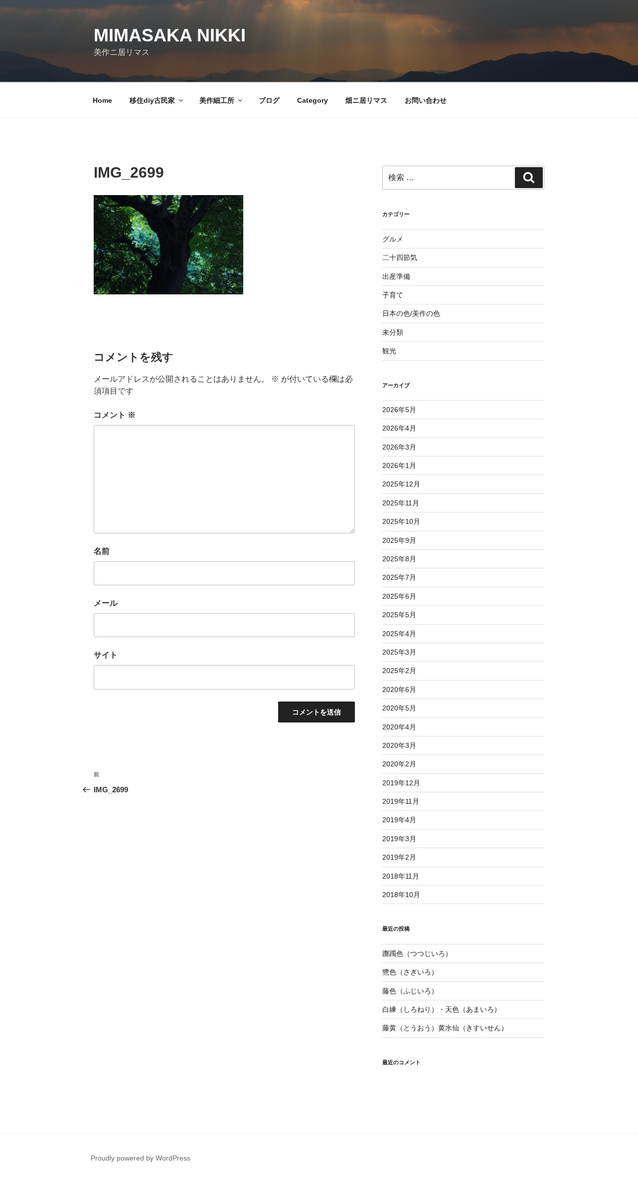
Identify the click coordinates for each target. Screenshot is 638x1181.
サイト (106, 655)
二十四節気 (399, 257)
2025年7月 (399, 577)
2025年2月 (399, 671)
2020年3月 (399, 745)
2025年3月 (399, 652)
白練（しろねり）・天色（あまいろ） (441, 1009)
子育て (392, 295)
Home (102, 100)
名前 (102, 551)
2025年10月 (401, 521)
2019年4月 (399, 820)
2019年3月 (399, 839)
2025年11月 (400, 503)
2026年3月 (399, 447)
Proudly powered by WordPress (140, 1158)
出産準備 (396, 276)
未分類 (392, 332)
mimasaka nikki (170, 35)
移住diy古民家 (152, 100)
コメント (115, 415)
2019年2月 (399, 857)
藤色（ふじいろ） (410, 991)
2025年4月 (399, 634)
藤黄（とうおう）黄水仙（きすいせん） (445, 1028)
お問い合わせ (426, 100)
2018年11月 (400, 876)
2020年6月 (399, 690)
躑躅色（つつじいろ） (417, 953)
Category (312, 100)
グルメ (392, 239)
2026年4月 (399, 428)
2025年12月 (401, 484)
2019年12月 (401, 783)
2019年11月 (400, 801)
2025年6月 (399, 596)
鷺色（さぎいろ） (410, 972)
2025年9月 (399, 540)
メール (106, 603)
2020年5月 (399, 708)
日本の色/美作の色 (411, 313)
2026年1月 (399, 466)
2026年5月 (399, 410)
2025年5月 (399, 615)
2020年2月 (399, 764)
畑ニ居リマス (366, 100)
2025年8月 (399, 559)
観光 (389, 351)
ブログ (269, 100)
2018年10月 (401, 895)
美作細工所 (216, 100)
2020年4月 (399, 727)
